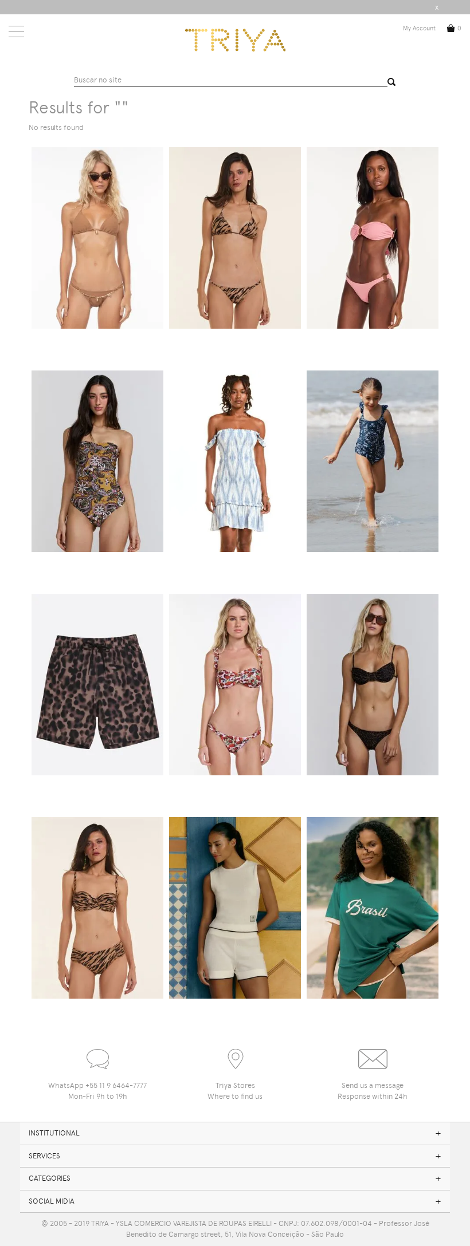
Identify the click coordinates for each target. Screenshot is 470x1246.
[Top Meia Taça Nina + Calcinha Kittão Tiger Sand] (97, 908)
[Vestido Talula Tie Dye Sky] (235, 461)
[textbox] (231, 80)
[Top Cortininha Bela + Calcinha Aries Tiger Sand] (235, 238)
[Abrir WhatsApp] (441, 1217)
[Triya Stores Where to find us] (235, 1054)
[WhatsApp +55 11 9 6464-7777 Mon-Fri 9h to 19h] (97, 1054)
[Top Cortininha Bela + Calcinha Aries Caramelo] (97, 238)
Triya (235, 40)
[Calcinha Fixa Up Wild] (372, 684)
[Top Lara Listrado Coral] (372, 238)
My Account (419, 28)
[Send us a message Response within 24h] (372, 1054)
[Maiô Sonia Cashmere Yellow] (97, 461)
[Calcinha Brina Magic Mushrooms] (235, 684)
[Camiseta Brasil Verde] (372, 908)
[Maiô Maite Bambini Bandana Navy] (372, 461)
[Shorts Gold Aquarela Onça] (97, 684)
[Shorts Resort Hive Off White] (235, 908)
